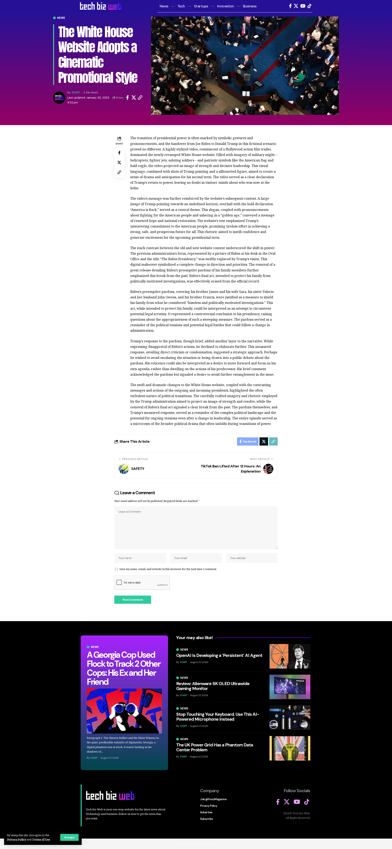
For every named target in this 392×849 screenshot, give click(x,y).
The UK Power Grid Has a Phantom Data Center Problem (214, 747)
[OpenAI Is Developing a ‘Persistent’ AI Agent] (290, 656)
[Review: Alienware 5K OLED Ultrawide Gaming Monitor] (290, 687)
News (61, 18)
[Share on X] (134, 97)
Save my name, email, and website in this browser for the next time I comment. (168, 569)
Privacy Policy (16, 839)
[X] (296, 6)
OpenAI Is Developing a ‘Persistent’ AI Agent (219, 655)
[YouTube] (302, 6)
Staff (76, 92)
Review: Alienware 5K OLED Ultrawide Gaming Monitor (212, 686)
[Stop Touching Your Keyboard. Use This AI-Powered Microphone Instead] (290, 717)
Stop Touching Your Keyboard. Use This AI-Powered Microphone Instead (217, 716)
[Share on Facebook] (127, 97)
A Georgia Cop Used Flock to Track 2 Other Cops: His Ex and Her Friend (123, 668)
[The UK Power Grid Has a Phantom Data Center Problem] (290, 748)
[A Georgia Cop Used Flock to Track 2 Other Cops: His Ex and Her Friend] (124, 711)
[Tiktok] (309, 6)
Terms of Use (41, 839)
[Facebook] (290, 6)
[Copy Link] (140, 97)
